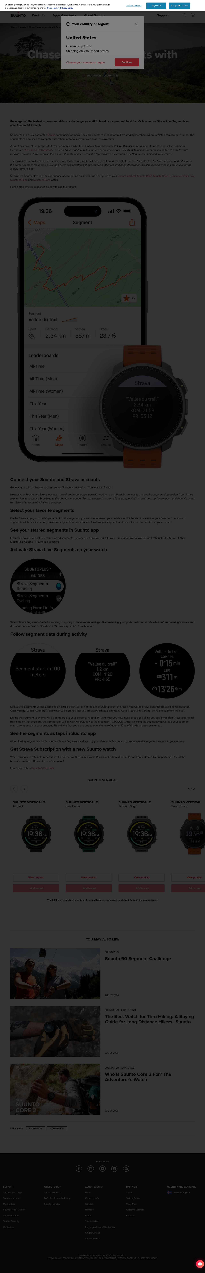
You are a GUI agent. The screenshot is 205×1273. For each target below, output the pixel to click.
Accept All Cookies (179, 5)
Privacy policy (66, 7)
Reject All (156, 5)
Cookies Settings (133, 5)
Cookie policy (53, 7)
